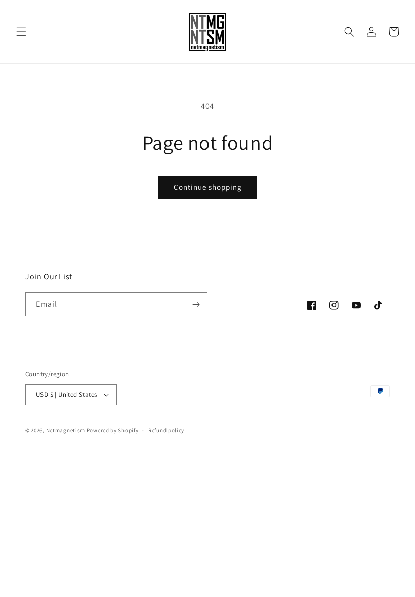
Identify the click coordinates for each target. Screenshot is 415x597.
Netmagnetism (65, 430)
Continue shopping (208, 187)
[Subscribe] (196, 304)
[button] (21, 32)
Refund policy (166, 430)
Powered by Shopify (113, 430)
